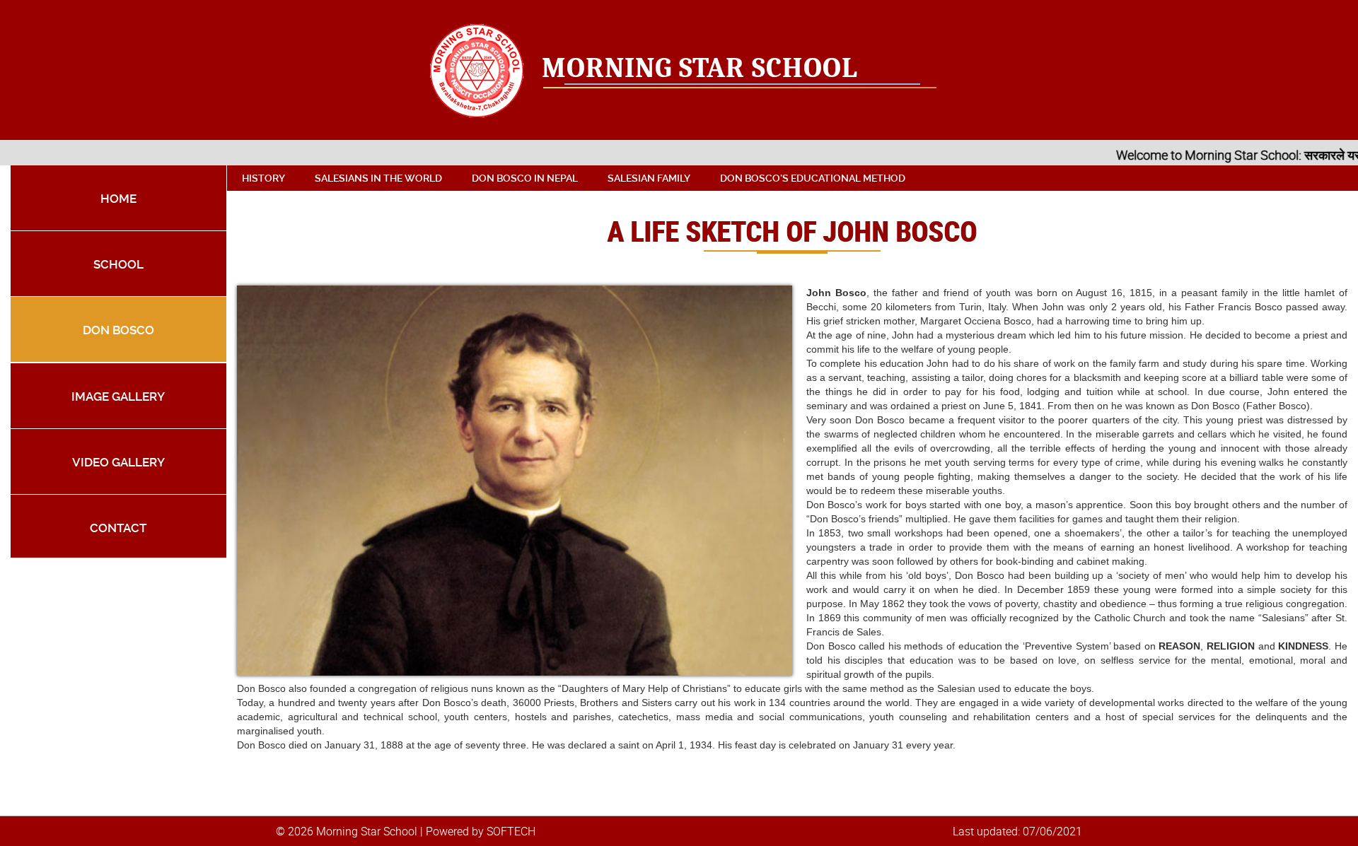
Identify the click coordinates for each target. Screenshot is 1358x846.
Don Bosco (118, 330)
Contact (118, 528)
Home (118, 199)
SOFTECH (511, 831)
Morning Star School (700, 68)
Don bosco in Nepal (525, 178)
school (118, 264)
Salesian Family (649, 178)
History (263, 178)
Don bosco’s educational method (812, 178)
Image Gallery (118, 396)
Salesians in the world (378, 178)
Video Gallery (118, 462)
